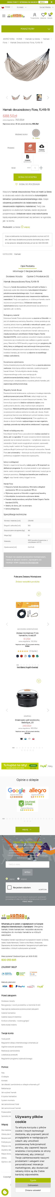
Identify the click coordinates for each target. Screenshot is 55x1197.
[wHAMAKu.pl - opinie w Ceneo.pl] (27, 805)
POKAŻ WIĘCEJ (28, 901)
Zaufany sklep (7, 1150)
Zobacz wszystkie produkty (27, 581)
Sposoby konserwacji (10, 1116)
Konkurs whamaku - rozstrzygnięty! (15, 1021)
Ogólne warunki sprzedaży (12, 1047)
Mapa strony (6, 1154)
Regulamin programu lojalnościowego (16, 1058)
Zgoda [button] (33, 1180)
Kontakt (20, 7)
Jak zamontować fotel (10, 1104)
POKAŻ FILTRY (27, 28)
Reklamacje (6, 1088)
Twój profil (5, 1039)
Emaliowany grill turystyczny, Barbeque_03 (27, 721)
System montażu (8, 1100)
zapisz (12, 879)
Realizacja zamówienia (10, 1051)
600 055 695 (8, 960)
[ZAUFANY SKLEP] (6, 974)
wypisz (24, 879)
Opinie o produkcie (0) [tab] (38, 276)
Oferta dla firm (7, 1134)
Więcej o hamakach (9, 1146)
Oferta (3, 1158)
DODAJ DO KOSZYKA (27, 177)
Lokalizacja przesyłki (9, 1055)
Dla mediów (6, 1130)
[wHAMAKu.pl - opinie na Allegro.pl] (38, 793)
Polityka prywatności (9, 1142)
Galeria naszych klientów (11, 1017)
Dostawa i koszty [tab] (14, 276)
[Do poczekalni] (39, 594)
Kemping (27, 716)
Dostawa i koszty (8, 1001)
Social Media (45, 7)
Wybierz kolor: (21, 134)
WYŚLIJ (27, 872)
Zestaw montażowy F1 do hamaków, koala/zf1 (27, 634)
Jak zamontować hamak (11, 1108)
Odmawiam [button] (33, 1185)
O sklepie (5, 1076)
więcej (27, 227)
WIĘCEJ (42, 2)
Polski (7, 7)
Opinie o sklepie (7, 1162)
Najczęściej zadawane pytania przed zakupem (20, 1009)
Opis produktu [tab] (28, 266)
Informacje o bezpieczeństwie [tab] (27, 271)
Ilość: (14, 168)
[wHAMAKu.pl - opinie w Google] (17, 793)
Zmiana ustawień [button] (33, 1190)
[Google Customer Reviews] (34, 974)
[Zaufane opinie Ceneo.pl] (20, 974)
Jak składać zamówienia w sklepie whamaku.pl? (20, 1084)
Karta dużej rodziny (9, 1025)
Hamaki (17, 254)
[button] (34, 16)
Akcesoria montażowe (27, 629)
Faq (2, 1073)
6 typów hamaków (9, 1096)
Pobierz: (11, 148)
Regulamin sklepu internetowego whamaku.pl (19, 1043)
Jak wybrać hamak (8, 1092)
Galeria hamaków (8, 1013)
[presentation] (7, 98)
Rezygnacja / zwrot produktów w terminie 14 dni (20, 1005)
